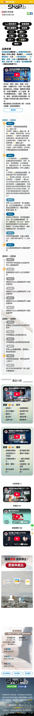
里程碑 (24, 28)
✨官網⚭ (22, 40)
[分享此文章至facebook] (31, 13)
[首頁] (31, 2)
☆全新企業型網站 (19, 145)
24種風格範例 (20, 184)
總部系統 (22, 602)
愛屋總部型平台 (11, 272)
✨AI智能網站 (23, 158)
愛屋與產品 (16, 565)
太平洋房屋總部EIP (16, 205)
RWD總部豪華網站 (12, 248)
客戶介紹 (11, 602)
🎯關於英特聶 (8, 2)
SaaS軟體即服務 (21, 52)
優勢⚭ (22, 32)
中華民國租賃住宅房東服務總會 (17, 150)
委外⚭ (10, 40)
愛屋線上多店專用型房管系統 (19, 342)
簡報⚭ (17, 44)
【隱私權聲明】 (17, 707)
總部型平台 (10, 282)
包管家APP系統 (21, 263)
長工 (9, 656)
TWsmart (18, 713)
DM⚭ (11, 32)
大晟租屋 (12, 265)
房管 (8, 59)
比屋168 (15, 59)
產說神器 (15, 236)
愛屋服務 (25, 24)
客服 (9, 649)
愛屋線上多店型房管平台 (14, 325)
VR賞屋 (17, 62)
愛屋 (8, 52)
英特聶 (4, 52)
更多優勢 (17, 673)
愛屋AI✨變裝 (18, 131)
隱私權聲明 (11, 28)
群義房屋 (25, 248)
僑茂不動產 (24, 208)
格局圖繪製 (26, 62)
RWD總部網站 (19, 282)
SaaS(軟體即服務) (15, 349)
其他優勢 (28, 673)
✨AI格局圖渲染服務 (19, 172)
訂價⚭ (11, 36)
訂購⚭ (22, 36)
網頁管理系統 (14, 359)
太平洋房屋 (24, 272)
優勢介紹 (19, 143)
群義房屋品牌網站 (12, 168)
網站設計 (5, 57)
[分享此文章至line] (28, 13)
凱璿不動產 (10, 210)
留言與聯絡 (6, 673)
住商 (25, 359)
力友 (9, 664)
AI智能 (28, 54)
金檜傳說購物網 (19, 219)
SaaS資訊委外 (10, 24)
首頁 (12, 15)
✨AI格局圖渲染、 (20, 57)
